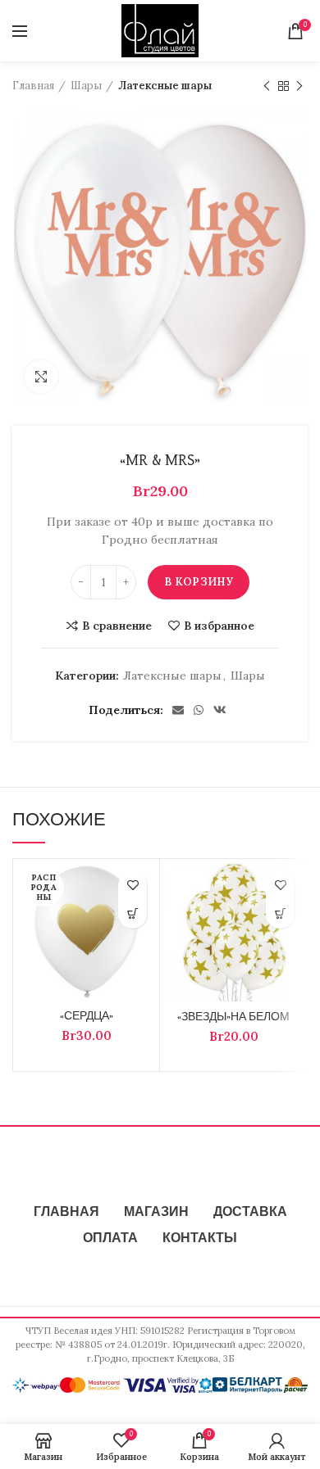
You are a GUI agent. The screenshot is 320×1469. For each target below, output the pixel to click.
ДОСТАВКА (250, 1212)
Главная (33, 86)
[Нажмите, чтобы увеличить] (41, 376)
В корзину (198, 582)
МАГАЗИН (156, 1212)
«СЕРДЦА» (86, 1016)
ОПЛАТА (110, 1238)
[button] (280, 914)
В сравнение (117, 625)
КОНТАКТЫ (199, 1238)
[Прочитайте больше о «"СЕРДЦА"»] (132, 914)
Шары (86, 86)
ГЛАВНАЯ (66, 1212)
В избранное (219, 625)
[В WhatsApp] (198, 710)
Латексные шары (165, 86)
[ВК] (219, 710)
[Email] (178, 710)
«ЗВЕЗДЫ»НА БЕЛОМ (233, 1017)
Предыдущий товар (266, 86)
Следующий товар (299, 86)
